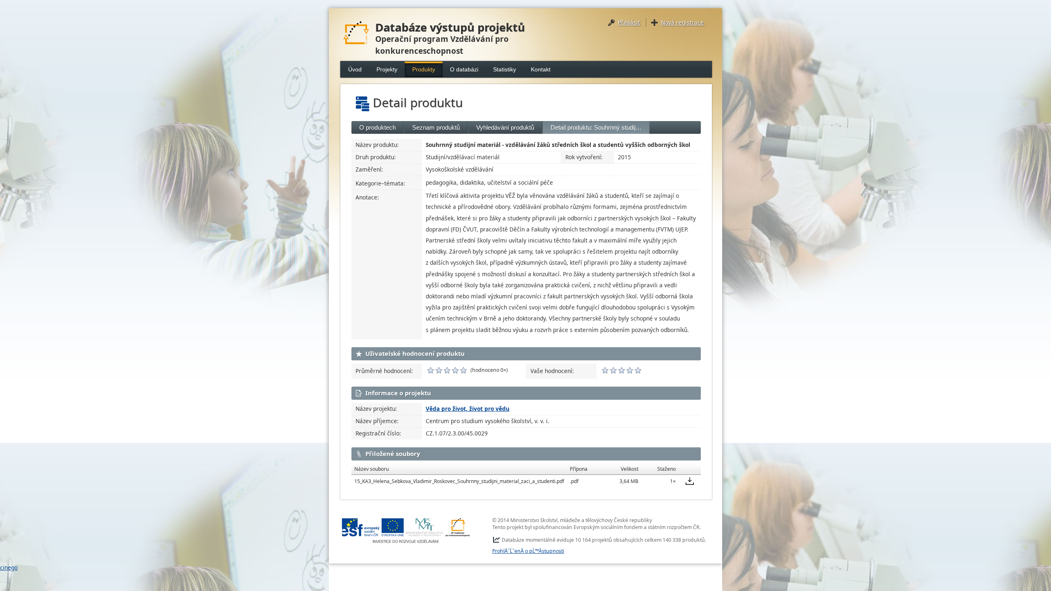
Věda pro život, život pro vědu (467, 408)
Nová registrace (682, 22)
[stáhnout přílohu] (690, 481)
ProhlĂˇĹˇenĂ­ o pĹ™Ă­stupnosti (528, 550)
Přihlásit (629, 22)
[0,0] (430, 370)
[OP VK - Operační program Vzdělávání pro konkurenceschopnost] (406, 530)
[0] (605, 370)
